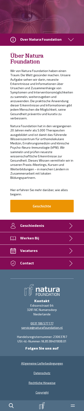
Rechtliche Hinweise (42, 383)
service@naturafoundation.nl (42, 327)
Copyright (42, 392)
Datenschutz (42, 373)
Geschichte (42, 206)
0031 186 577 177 (41, 323)
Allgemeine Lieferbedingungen (42, 363)
